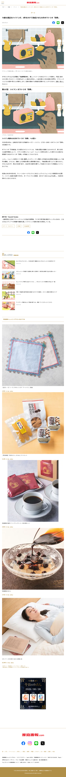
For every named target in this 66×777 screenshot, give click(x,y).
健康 (28, 751)
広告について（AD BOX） (34, 762)
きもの (37, 751)
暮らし (19, 751)
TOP (3, 7)
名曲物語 (27, 226)
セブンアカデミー (21, 757)
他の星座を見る (33, 706)
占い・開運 (43, 751)
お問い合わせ (23, 762)
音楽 (19, 226)
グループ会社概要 (20, 760)
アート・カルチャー (9, 226)
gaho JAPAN (30, 757)
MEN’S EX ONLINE (52, 757)
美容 (24, 751)
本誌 (53, 751)
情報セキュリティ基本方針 (31, 760)
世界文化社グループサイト (8, 760)
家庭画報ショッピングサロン (9, 757)
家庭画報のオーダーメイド (40, 757)
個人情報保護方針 (43, 760)
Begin (59, 757)
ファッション (12, 751)
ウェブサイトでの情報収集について (10, 762)
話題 (49, 751)
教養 (9, 7)
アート (15, 7)
